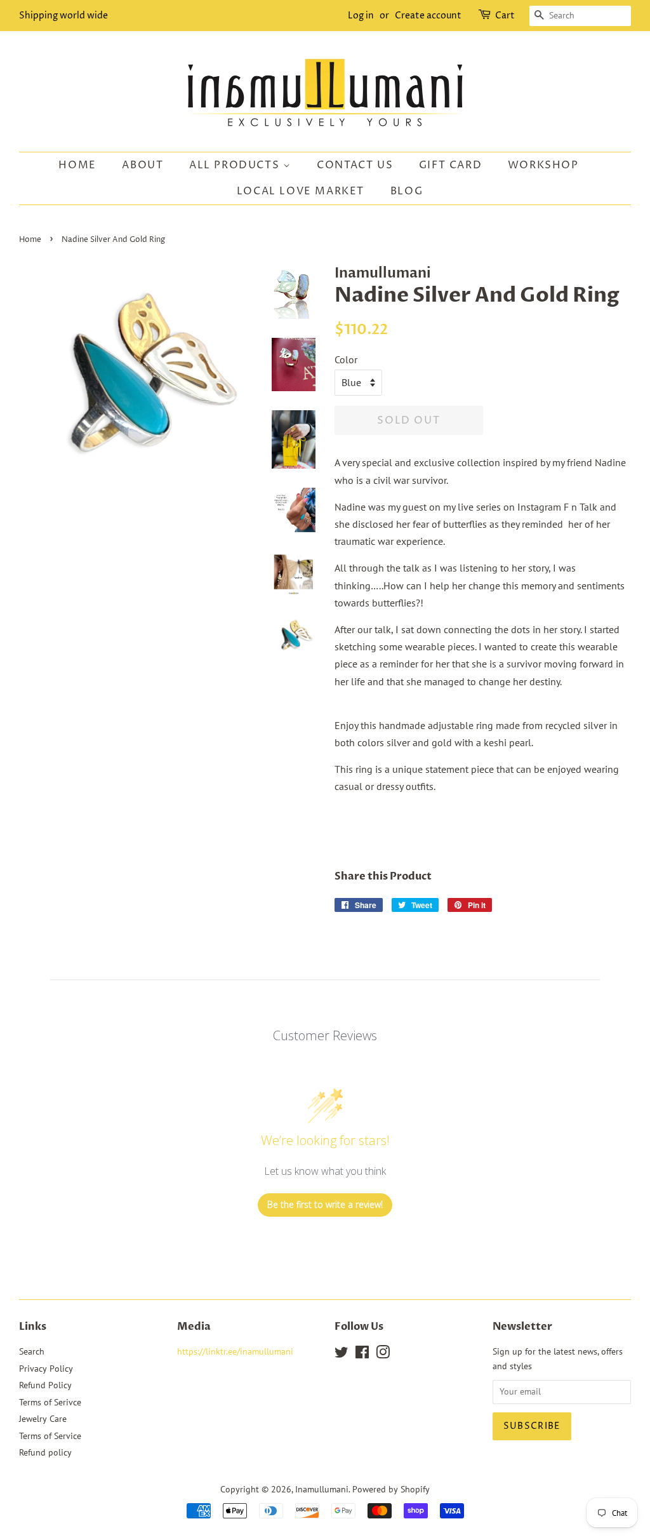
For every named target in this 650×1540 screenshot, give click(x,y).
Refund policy (45, 1452)
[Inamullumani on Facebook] (362, 1354)
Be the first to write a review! (325, 1204)
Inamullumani (321, 1489)
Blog (406, 191)
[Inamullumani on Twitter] (341, 1354)
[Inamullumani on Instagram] (383, 1354)
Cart (505, 16)
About (142, 165)
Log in (361, 16)
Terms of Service (50, 1436)
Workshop (543, 165)
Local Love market (300, 191)
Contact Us (355, 165)
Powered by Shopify (391, 1489)
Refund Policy (45, 1385)
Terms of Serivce (50, 1402)
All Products (236, 165)
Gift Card (450, 165)
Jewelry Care (43, 1418)
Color (346, 359)
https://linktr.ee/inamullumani (235, 1351)
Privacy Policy (46, 1368)
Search (31, 1351)
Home (77, 165)
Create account (428, 16)
